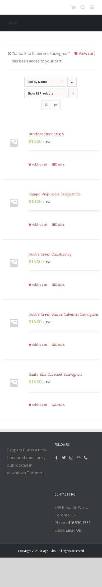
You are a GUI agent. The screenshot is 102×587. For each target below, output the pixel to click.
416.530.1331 (79, 522)
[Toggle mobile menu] (92, 7)
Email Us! (74, 530)
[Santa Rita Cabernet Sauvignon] (13, 383)
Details (60, 164)
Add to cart (39, 164)
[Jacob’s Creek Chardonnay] (13, 262)
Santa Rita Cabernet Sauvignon (55, 374)
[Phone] (86, 457)
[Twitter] (64, 457)
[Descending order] (72, 82)
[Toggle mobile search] (82, 7)
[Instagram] (71, 457)
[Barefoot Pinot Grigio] (13, 142)
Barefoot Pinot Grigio (46, 134)
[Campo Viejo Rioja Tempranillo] (13, 202)
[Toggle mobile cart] (73, 7)
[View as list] (55, 105)
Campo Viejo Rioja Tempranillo (55, 194)
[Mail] (78, 457)
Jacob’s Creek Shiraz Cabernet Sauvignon (63, 314)
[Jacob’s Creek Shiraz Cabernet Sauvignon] (13, 323)
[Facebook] (56, 457)
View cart (87, 53)
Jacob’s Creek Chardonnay (50, 254)
